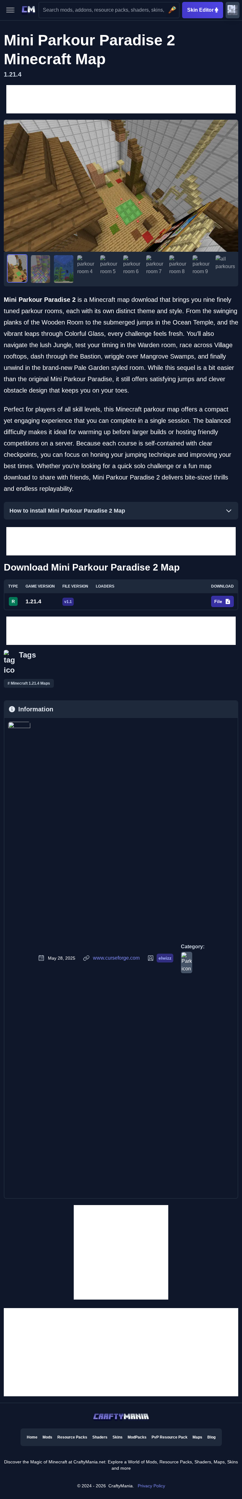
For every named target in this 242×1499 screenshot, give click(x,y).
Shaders (99, 1437)
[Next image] (230, 186)
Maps (197, 1437)
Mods (47, 1437)
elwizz (164, 958)
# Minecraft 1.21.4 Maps (29, 683)
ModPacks (137, 1437)
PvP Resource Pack (169, 1437)
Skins (117, 1437)
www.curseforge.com (116, 958)
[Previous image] (12, 186)
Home (32, 1437)
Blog (211, 1437)
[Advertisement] (121, 99)
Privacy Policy (151, 1485)
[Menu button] (10, 10)
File (218, 601)
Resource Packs (72, 1437)
